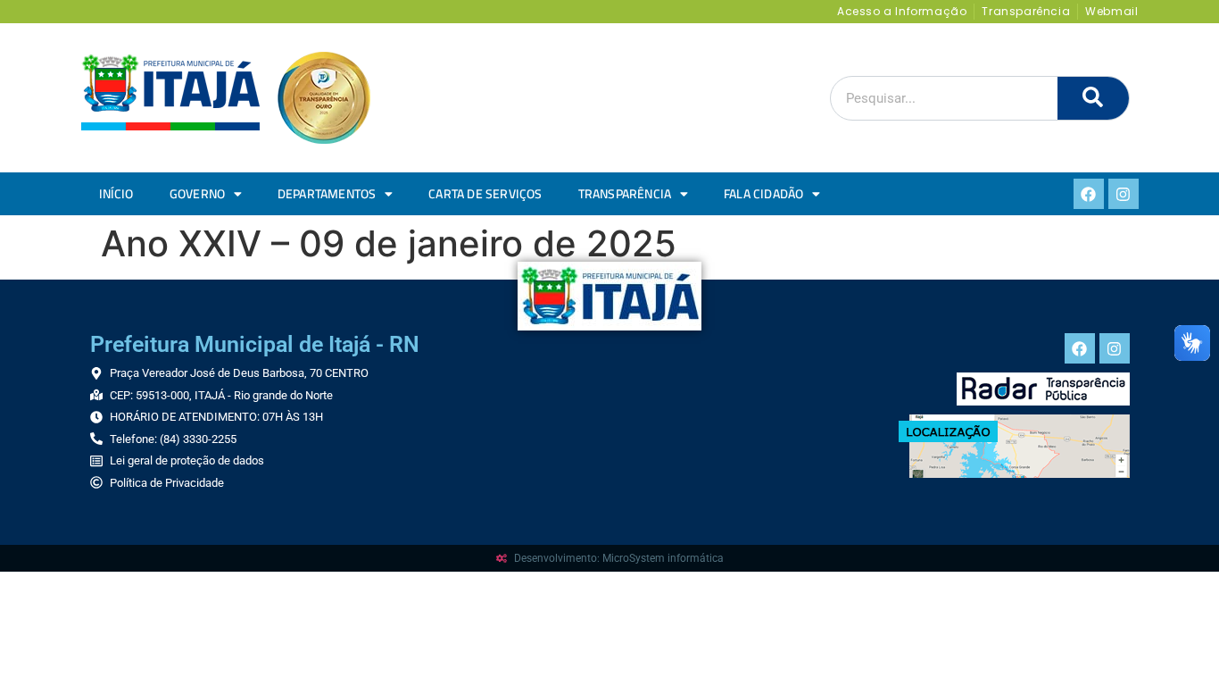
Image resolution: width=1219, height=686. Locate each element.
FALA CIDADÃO (763, 193)
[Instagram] (1123, 194)
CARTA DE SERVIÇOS (485, 193)
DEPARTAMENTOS (327, 193)
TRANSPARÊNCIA (625, 193)
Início (116, 193)
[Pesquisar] (1093, 98)
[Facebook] (1089, 194)
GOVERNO (197, 193)
